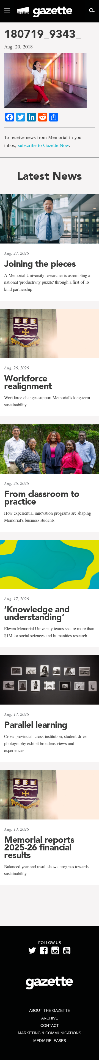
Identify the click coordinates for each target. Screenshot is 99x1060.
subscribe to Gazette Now (43, 145)
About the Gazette (49, 1010)
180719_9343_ (42, 34)
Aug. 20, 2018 (18, 46)
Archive (49, 1018)
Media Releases (49, 1040)
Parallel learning (35, 725)
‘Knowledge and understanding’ (37, 613)
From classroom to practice (41, 497)
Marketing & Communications (49, 1033)
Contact (49, 1025)
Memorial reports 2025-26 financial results (39, 847)
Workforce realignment (28, 382)
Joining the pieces (40, 264)
